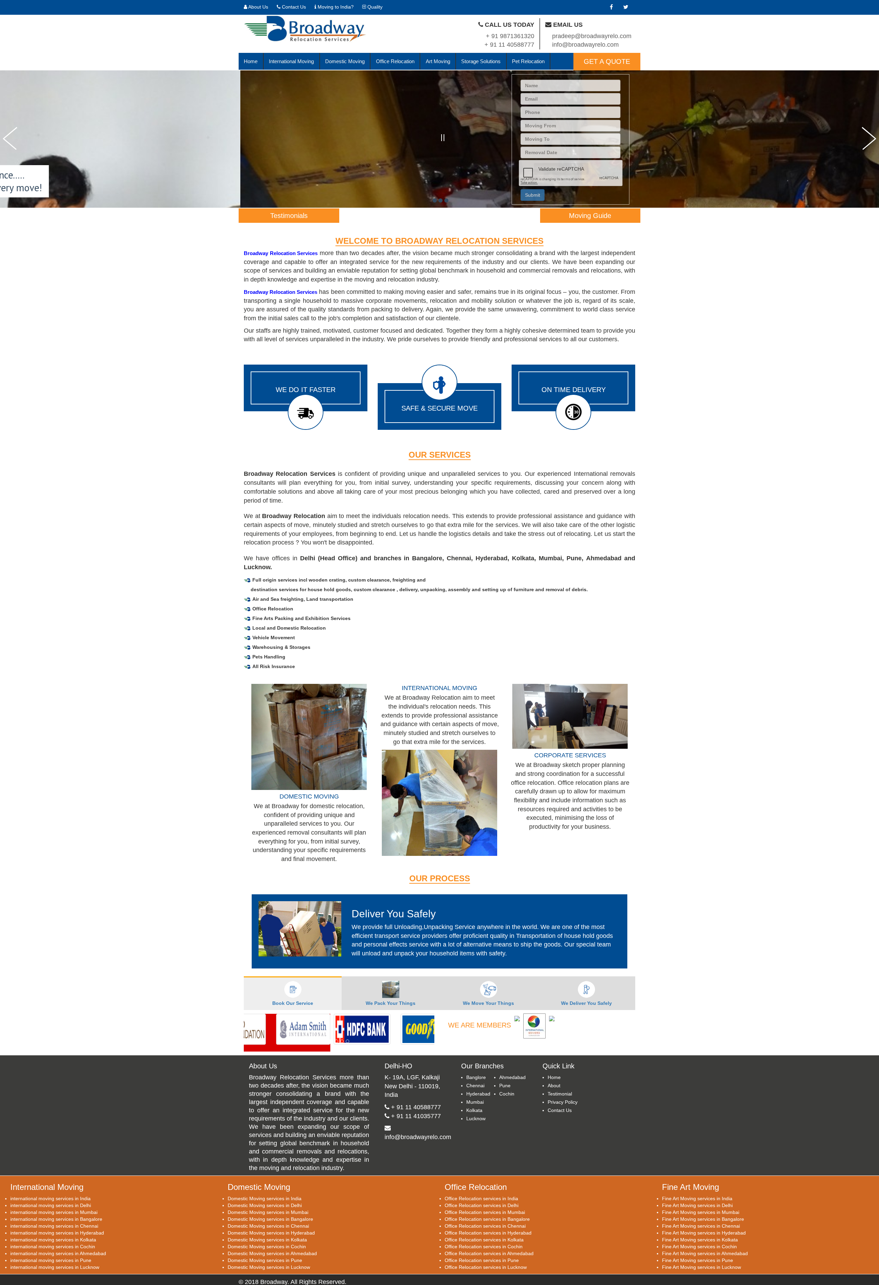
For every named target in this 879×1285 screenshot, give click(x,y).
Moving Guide (590, 215)
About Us (257, 7)
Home (251, 61)
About (554, 1080)
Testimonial (560, 1088)
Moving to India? (335, 7)
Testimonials (289, 215)
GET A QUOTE (607, 61)
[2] (440, 200)
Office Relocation (395, 61)
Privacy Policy (563, 1097)
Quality (374, 7)
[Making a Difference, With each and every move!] (435, 200)
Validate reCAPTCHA (561, 169)
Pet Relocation (528, 61)
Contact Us (293, 7)
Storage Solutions (481, 61)
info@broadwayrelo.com (418, 1131)
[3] (446, 200)
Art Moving (438, 61)
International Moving (291, 61)
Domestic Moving (345, 61)
